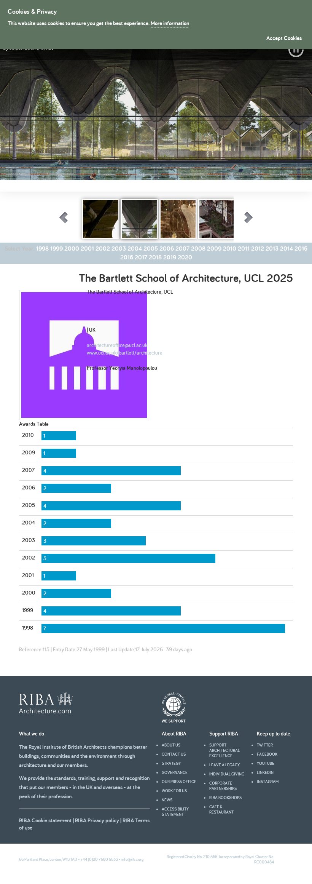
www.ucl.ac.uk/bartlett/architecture (124, 352)
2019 (169, 257)
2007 (182, 249)
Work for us (174, 790)
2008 (198, 249)
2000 (71, 249)
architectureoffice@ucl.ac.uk (117, 345)
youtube (265, 763)
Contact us (174, 754)
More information (170, 23)
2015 (300, 249)
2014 (286, 249)
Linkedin (265, 772)
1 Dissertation (47, 275)
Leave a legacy (224, 764)
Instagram (268, 781)
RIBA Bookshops (225, 797)
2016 (126, 257)
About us (171, 745)
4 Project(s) (80, 275)
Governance (175, 772)
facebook (267, 754)
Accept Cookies (284, 38)
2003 (118, 249)
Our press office (179, 781)
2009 (214, 249)
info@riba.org (132, 859)
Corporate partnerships (223, 785)
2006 (166, 249)
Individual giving (226, 774)
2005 (150, 249)
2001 (87, 249)
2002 (103, 249)
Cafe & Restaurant (221, 809)
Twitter (265, 745)
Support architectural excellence (224, 750)
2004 (134, 249)
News (167, 799)
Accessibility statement (175, 811)
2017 (141, 257)
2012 (257, 249)
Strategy (171, 763)
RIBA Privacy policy (97, 820)
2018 (155, 257)
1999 (56, 249)
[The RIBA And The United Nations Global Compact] (174, 720)
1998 (42, 249)
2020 (185, 257)
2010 (229, 249)
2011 (244, 249)
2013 (272, 249)
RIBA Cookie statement (45, 820)
